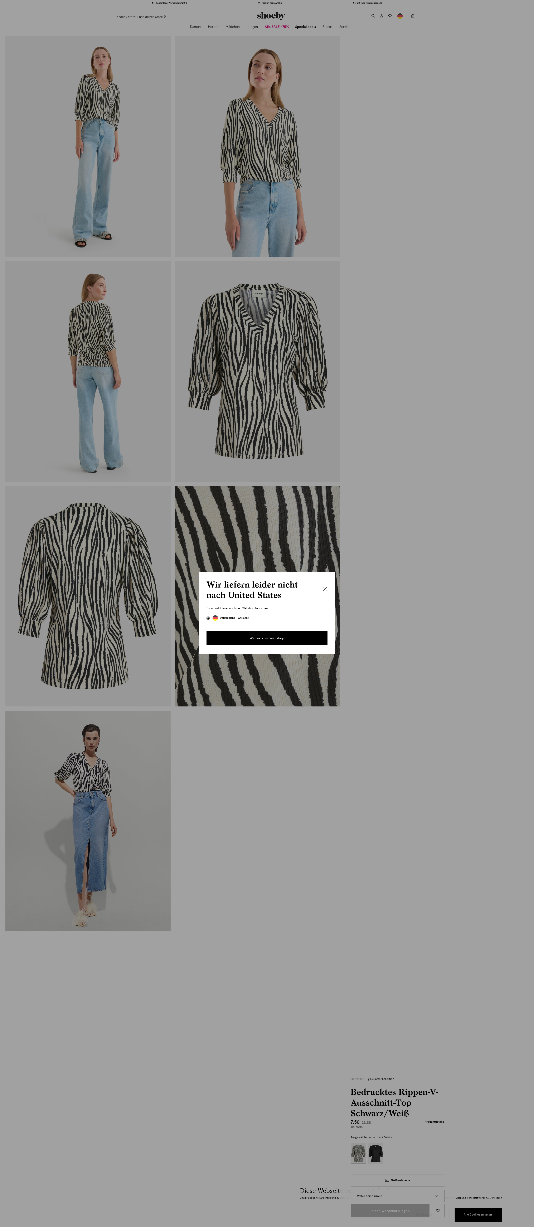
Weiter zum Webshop (267, 638)
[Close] (325, 589)
